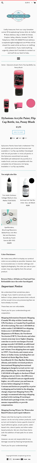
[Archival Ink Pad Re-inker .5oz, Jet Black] (28, 187)
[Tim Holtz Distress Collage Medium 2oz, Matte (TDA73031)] (9, 185)
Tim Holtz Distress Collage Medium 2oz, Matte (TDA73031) (9, 197)
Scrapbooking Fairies (24, 455)
